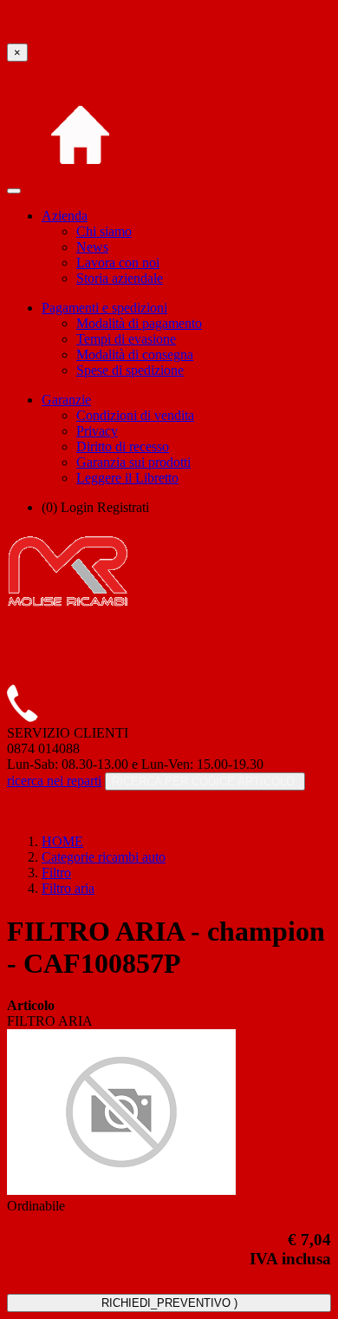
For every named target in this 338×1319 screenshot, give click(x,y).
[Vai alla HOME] (79, 186)
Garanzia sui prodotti (133, 462)
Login (77, 507)
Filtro (56, 872)
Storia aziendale (119, 278)
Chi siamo (104, 231)
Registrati (123, 507)
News (92, 247)
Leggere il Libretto (127, 477)
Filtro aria (68, 888)
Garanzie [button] (66, 399)
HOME (62, 841)
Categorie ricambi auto (104, 857)
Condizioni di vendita (135, 415)
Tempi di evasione (126, 338)
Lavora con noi (117, 262)
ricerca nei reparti (54, 780)
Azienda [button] (65, 215)
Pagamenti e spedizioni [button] (104, 307)
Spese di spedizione (130, 370)
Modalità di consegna (134, 354)
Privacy (97, 430)
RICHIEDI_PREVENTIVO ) (169, 1302)
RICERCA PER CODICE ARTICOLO (205, 781)
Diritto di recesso (122, 446)
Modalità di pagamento (139, 323)
